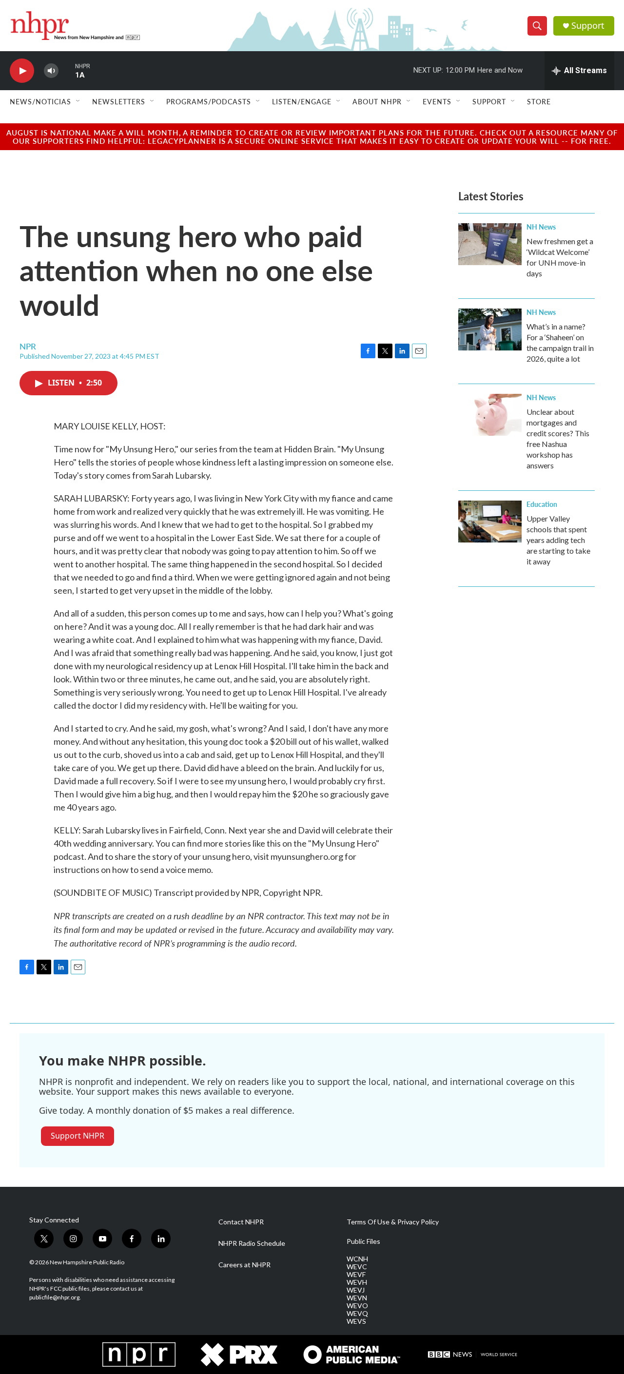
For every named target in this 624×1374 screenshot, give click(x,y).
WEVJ (356, 1290)
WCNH (357, 1259)
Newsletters (118, 101)
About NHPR (377, 101)
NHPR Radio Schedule (251, 1243)
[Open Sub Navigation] (78, 101)
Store (539, 101)
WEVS (356, 1321)
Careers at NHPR (244, 1265)
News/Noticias (40, 101)
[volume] (51, 71)
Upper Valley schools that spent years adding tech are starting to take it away (558, 540)
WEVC (357, 1267)
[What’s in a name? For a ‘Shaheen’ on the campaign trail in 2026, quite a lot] (490, 329)
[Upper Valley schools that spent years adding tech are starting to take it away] (490, 521)
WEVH (357, 1282)
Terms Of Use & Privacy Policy (393, 1222)
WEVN (357, 1298)
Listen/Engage (302, 101)
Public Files (363, 1241)
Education (541, 504)
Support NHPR (77, 1135)
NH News (541, 227)
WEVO (357, 1306)
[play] (22, 71)
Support (587, 25)
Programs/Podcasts (208, 101)
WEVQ (357, 1313)
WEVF (356, 1274)
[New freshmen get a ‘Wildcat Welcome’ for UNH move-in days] (490, 244)
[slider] (66, 70)
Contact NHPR (241, 1222)
